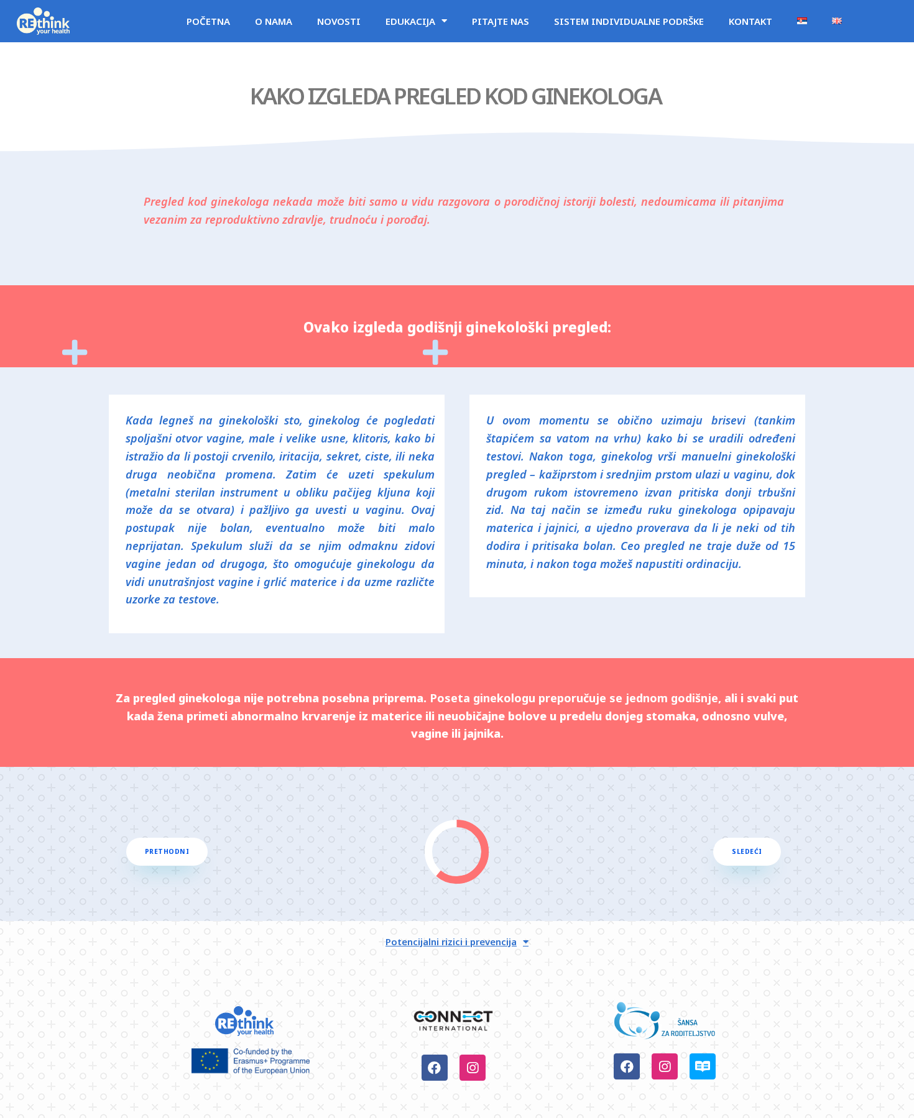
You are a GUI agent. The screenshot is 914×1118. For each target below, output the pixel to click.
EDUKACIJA (410, 21)
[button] (167, 852)
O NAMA (273, 21)
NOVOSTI (339, 21)
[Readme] (703, 1066)
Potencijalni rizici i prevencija (451, 941)
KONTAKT (750, 21)
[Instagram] (472, 1068)
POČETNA (208, 21)
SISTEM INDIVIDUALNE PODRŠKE (629, 21)
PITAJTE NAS (500, 21)
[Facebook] (435, 1068)
